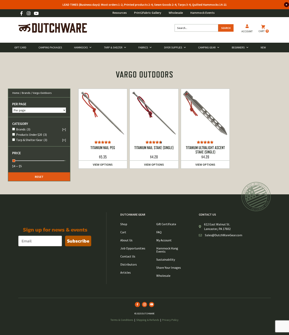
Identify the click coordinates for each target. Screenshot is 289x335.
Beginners (238, 47)
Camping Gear (207, 47)
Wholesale (176, 13)
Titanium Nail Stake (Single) (154, 147)
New (263, 47)
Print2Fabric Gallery (147, 13)
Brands (26, 93)
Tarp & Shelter (113, 47)
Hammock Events (202, 13)
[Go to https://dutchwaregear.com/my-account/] (247, 29)
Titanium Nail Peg (102, 147)
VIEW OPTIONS (103, 164)
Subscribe (78, 240)
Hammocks (81, 47)
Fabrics (143, 47)
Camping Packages (50, 47)
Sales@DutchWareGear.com (223, 235)
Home (15, 93)
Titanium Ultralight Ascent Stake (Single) (205, 149)
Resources (119, 13)
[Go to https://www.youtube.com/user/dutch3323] (36, 13)
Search (226, 28)
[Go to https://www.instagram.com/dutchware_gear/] (29, 13)
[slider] (13, 160)
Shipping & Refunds (147, 320)
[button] (39, 176)
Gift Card (20, 47)
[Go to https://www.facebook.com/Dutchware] (21, 13)
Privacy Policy (170, 320)
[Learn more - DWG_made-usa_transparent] (256, 196)
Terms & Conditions (121, 320)
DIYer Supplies (173, 47)
